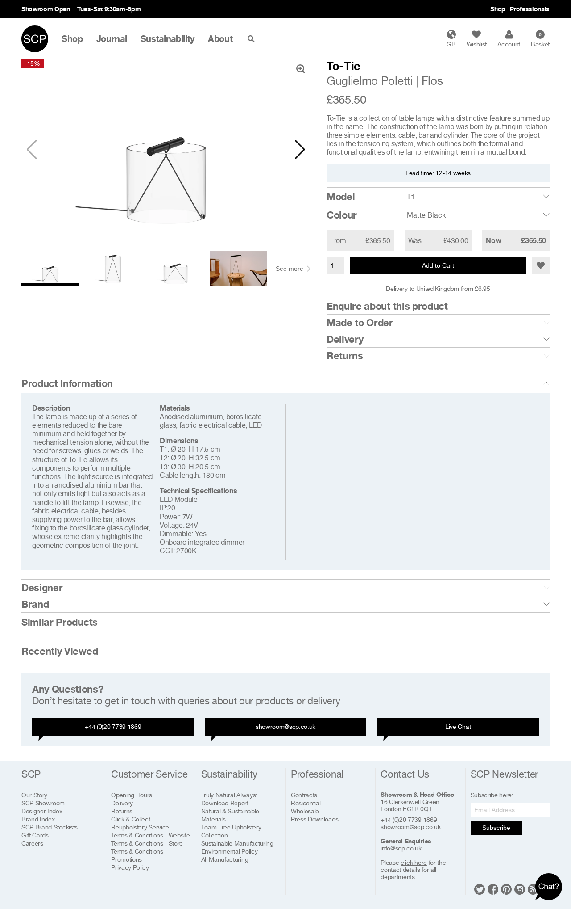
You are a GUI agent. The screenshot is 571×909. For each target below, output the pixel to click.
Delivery (345, 339)
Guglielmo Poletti (370, 81)
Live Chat (458, 726)
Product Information (67, 383)
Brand (35, 604)
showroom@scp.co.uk (285, 726)
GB (451, 44)
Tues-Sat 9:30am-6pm (109, 9)
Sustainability (168, 39)
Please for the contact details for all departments (413, 869)
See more (289, 268)
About (220, 39)
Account (508, 44)
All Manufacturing (224, 859)
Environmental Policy (229, 851)
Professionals (530, 9)
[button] (300, 150)
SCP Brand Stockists (49, 827)
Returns (345, 356)
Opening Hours (131, 795)
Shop (497, 9)
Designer (41, 587)
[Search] (253, 39)
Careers (32, 843)
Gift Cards (35, 835)
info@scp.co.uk (401, 848)
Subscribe (496, 827)
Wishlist (477, 44)
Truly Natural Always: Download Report (229, 799)
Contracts (304, 795)
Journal (111, 39)
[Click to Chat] (548, 886)
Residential (305, 803)
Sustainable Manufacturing (237, 843)
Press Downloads (314, 819)
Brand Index (37, 819)
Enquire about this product (387, 306)
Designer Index (41, 811)
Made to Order (360, 322)
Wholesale (305, 811)
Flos (432, 81)
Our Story (34, 795)
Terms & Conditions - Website (150, 835)
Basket (540, 40)
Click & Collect (130, 819)
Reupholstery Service (140, 827)
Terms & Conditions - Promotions (139, 855)
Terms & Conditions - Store (147, 843)
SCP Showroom (43, 803)
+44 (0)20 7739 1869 (113, 726)
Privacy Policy (130, 867)
